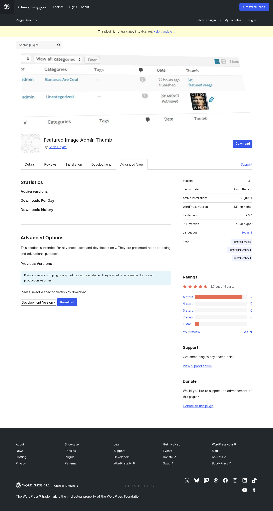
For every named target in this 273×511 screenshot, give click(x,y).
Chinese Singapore (66, 485)
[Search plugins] (58, 45)
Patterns (70, 463)
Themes (70, 450)
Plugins (69, 457)
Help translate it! (164, 31)
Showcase (72, 444)
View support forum (197, 366)
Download (243, 143)
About (20, 444)
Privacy (21, 463)
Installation (74, 164)
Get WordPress (254, 7)
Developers (122, 457)
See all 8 (246, 232)
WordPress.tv (124, 463)
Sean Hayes (58, 147)
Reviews (50, 164)
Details (30, 164)
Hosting (21, 457)
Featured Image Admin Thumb (78, 140)
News (19, 450)
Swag (168, 463)
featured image (242, 241)
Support (246, 164)
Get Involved (171, 444)
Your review (191, 332)
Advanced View (131, 164)
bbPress (219, 457)
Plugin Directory (26, 20)
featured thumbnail (240, 249)
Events (167, 450)
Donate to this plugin (198, 406)
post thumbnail (242, 257)
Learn (117, 444)
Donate (169, 457)
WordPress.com (224, 444)
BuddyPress (221, 463)
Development (101, 164)
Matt (216, 450)
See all (247, 332)
